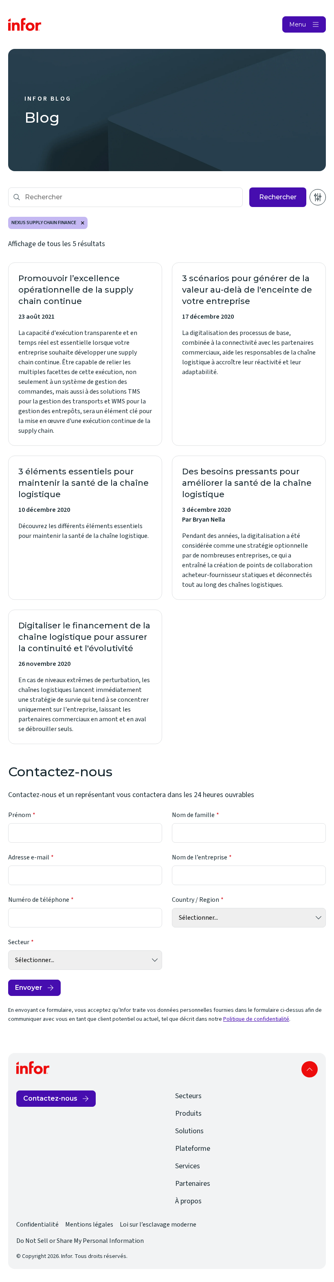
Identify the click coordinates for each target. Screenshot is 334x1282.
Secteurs (188, 1096)
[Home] (25, 24)
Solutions (189, 1131)
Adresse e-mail (28, 857)
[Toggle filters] (318, 197)
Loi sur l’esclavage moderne (158, 1224)
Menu (297, 24)
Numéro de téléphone (38, 899)
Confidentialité (37, 1224)
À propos (188, 1201)
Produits (188, 1113)
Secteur (18, 942)
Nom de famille (193, 815)
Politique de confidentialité (256, 1019)
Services (187, 1166)
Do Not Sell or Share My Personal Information (80, 1240)
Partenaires (192, 1183)
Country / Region (195, 899)
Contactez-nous (50, 1098)
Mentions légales (89, 1224)
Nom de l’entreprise (199, 857)
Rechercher (278, 197)
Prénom (19, 815)
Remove (83, 223)
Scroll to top (309, 1069)
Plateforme (192, 1148)
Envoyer (28, 987)
